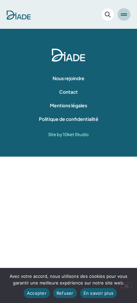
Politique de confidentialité (68, 119)
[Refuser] (126, 285)
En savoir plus (98, 293)
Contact (68, 92)
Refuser (65, 293)
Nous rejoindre (68, 78)
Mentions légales (68, 105)
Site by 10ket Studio (68, 134)
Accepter (37, 293)
